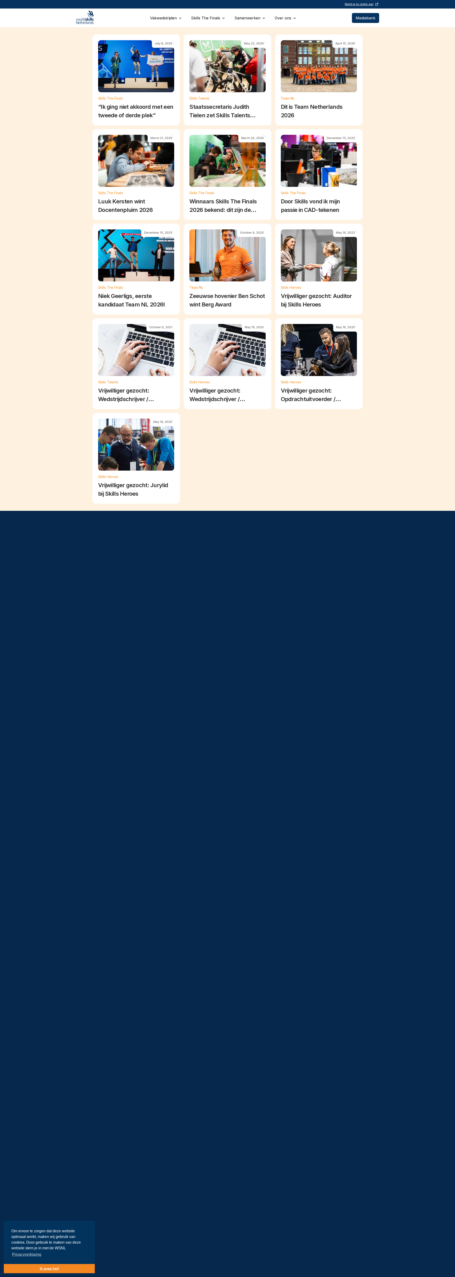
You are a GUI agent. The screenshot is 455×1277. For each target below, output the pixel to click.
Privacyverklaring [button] (26, 1254)
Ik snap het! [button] (49, 1268)
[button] (166, 18)
